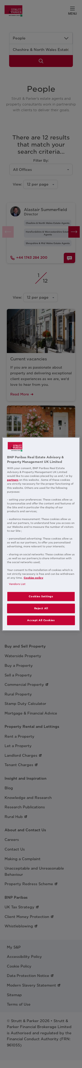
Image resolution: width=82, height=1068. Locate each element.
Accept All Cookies (41, 620)
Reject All (41, 608)
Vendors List (17, 584)
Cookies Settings (41, 596)
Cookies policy (33, 577)
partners (12, 479)
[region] (41, 534)
